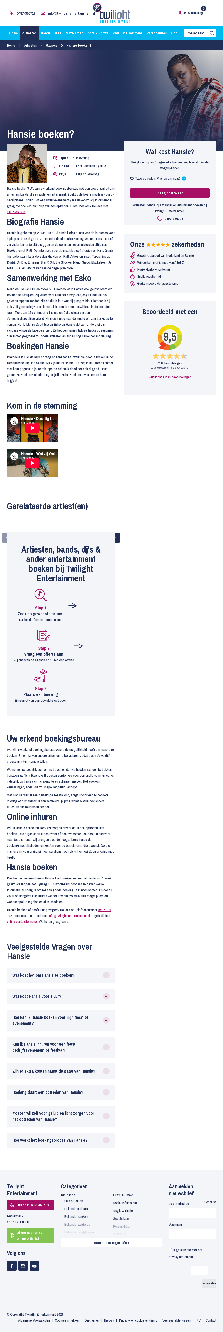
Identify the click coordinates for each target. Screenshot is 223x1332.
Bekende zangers (76, 1216)
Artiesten (29, 33)
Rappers (51, 45)
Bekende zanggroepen (79, 1232)
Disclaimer (91, 1320)
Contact (211, 1320)
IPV (198, 1320)
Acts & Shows (98, 33)
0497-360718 (26, 13)
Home (13, 33)
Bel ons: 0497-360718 (33, 1204)
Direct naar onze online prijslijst (29, 1235)
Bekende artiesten (76, 1208)
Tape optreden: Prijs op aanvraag (160, 179)
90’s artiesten (73, 1200)
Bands (46, 33)
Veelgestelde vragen (176, 1320)
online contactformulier (22, 921)
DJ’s (58, 33)
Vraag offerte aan (170, 193)
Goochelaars (121, 1218)
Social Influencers (125, 1202)
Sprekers (119, 1234)
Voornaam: (175, 1224)
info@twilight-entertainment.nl (71, 13)
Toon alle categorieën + (111, 1242)
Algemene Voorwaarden (34, 1320)
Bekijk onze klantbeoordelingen (170, 376)
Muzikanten (74, 33)
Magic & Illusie (123, 1210)
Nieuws (109, 1320)
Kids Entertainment (127, 33)
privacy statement (181, 1256)
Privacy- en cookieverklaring (138, 1320)
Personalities (157, 33)
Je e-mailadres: (180, 1203)
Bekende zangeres (77, 1224)
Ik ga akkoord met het (185, 1253)
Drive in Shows (123, 1194)
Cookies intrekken (67, 1320)
